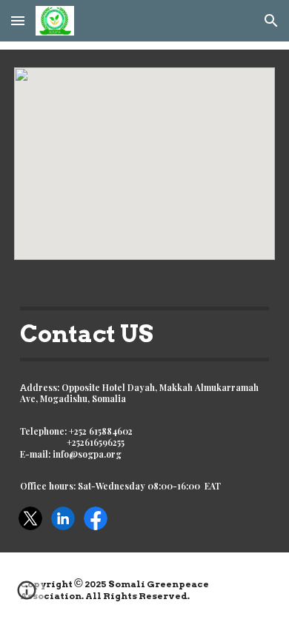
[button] (18, 20)
